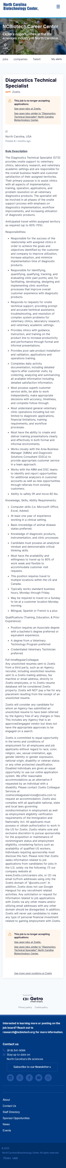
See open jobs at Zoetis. (27, 108)
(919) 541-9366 (16, 1050)
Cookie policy (41, 1007)
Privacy (7, 1157)
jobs (5, 59)
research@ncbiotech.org (19, 1032)
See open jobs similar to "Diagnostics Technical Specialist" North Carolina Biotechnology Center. (35, 116)
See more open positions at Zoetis (33, 973)
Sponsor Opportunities (16, 1118)
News (6, 1124)
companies (20, 59)
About (6, 1100)
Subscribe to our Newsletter (31, 1067)
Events (7, 1130)
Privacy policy (25, 1007)
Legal (15, 1157)
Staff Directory (11, 1112)
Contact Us (9, 1106)
